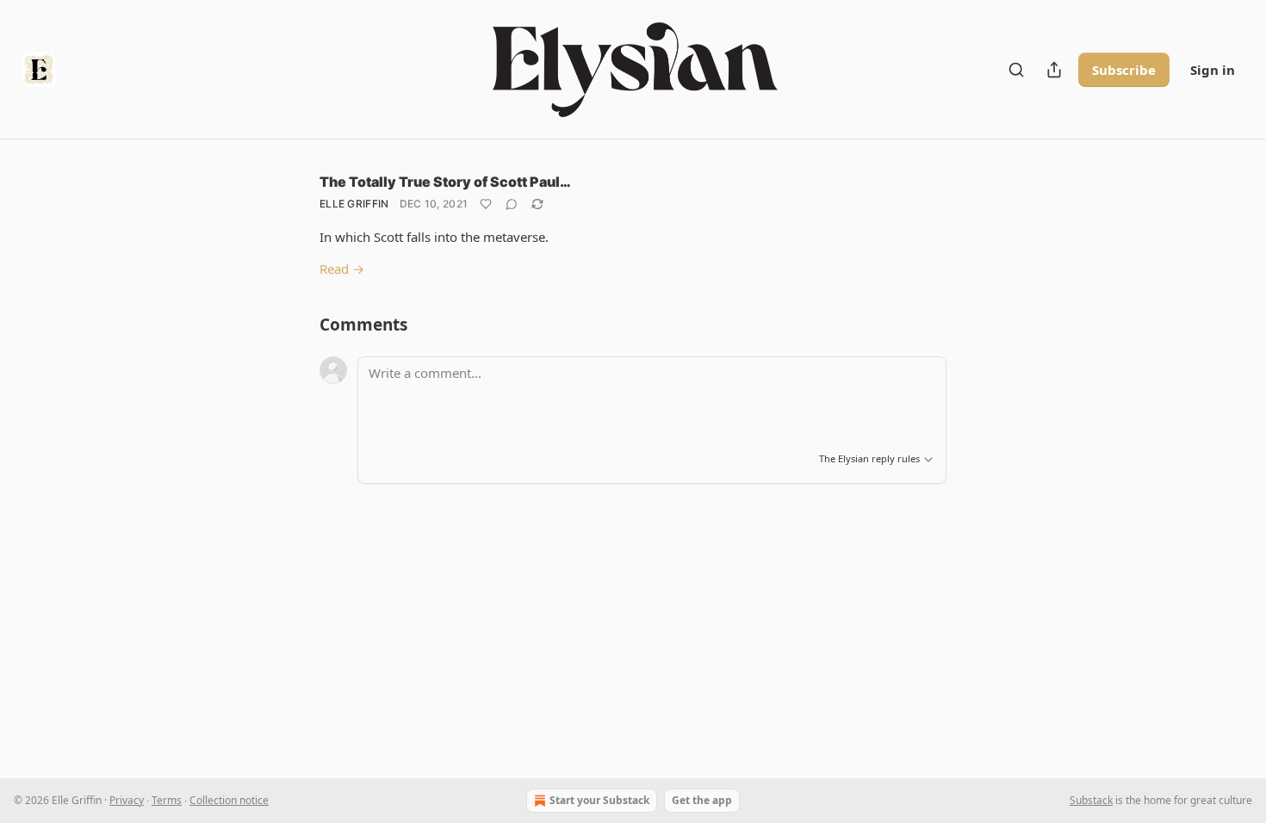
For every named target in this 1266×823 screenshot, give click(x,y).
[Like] (486, 204)
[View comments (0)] (511, 204)
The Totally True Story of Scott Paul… (445, 181)
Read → (342, 268)
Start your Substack (599, 800)
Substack (1091, 800)
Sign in (1212, 69)
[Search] (1016, 70)
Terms (167, 800)
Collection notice (229, 800)
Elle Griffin (354, 203)
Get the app (702, 800)
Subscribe (1124, 69)
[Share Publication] (1054, 70)
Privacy (126, 800)
